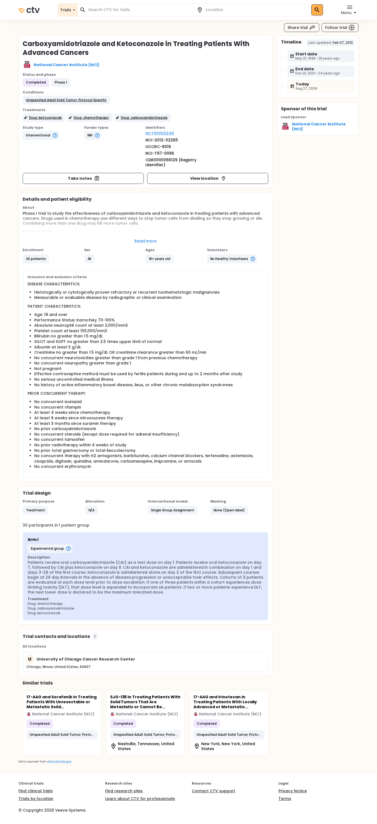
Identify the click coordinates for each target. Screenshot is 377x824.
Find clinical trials (35, 790)
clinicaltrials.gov (59, 761)
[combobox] (138, 10)
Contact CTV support (213, 790)
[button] (66, 100)
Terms (284, 798)
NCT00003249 (159, 133)
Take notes (80, 178)
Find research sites (124, 790)
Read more (145, 240)
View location (204, 178)
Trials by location (35, 798)
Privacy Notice (292, 790)
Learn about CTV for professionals (140, 798)
